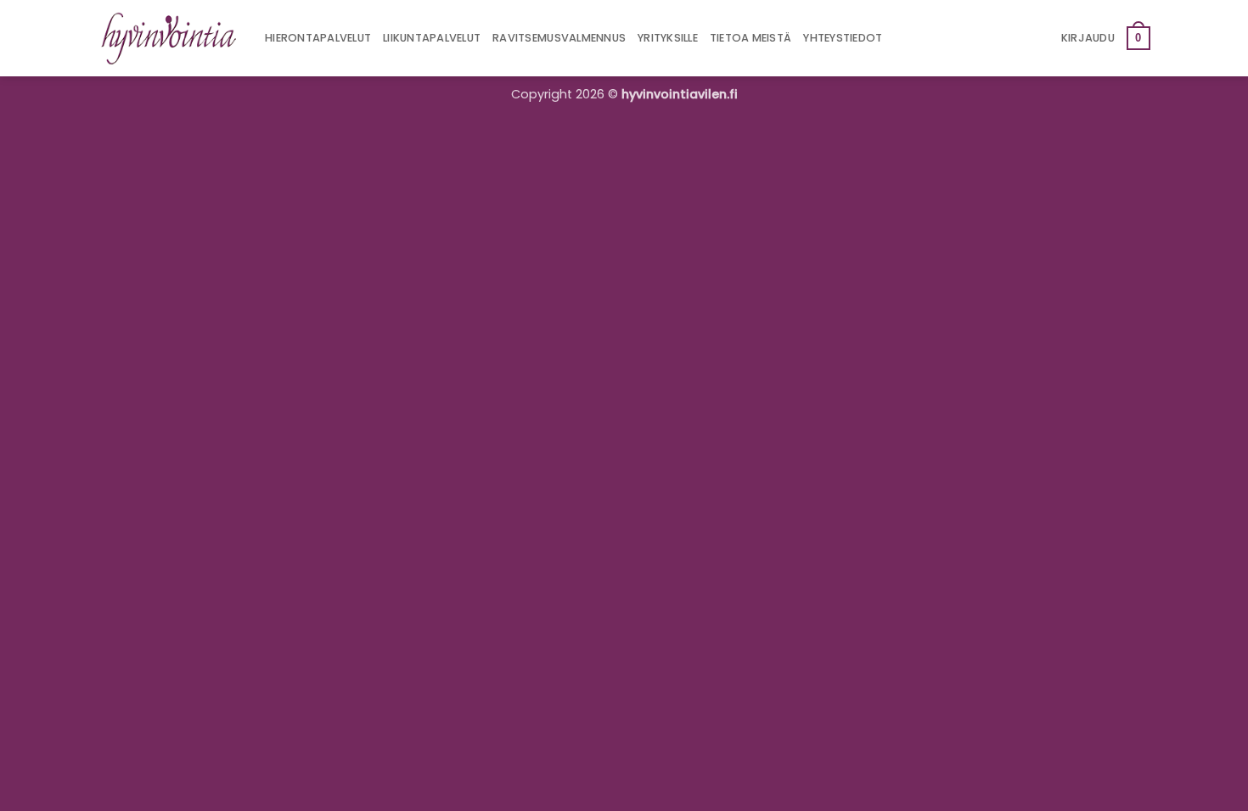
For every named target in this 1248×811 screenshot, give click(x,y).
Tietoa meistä (750, 38)
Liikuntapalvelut (432, 38)
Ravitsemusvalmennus (559, 38)
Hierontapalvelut (318, 38)
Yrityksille (668, 38)
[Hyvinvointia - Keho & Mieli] (168, 38)
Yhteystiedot (842, 38)
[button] (1088, 38)
